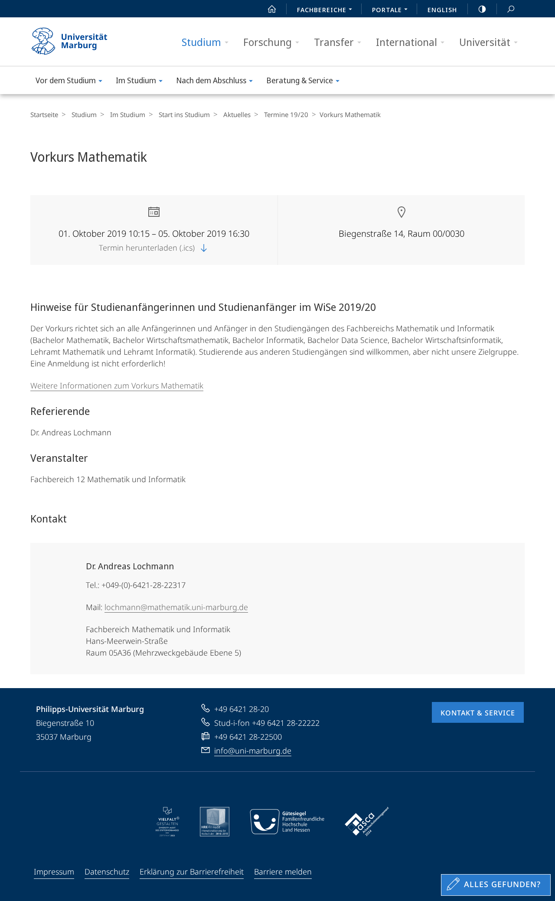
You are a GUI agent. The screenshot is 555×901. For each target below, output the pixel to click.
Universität (484, 42)
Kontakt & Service (478, 713)
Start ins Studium (184, 114)
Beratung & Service (299, 80)
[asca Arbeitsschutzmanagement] (367, 821)
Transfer (334, 42)
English (442, 9)
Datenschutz (107, 871)
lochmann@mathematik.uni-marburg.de (176, 607)
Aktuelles (237, 114)
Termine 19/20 (286, 114)
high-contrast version (482, 8)
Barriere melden (283, 871)
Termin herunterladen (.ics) (148, 247)
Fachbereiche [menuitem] (321, 9)
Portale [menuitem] (387, 9)
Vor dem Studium (66, 80)
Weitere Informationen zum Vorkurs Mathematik (116, 385)
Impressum (54, 871)
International (406, 42)
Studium (201, 42)
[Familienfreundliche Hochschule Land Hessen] (287, 821)
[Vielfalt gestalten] (168, 821)
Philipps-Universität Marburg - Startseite (84, 41)
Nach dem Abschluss (211, 80)
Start (272, 8)
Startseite (44, 114)
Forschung (267, 42)
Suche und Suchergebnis (511, 8)
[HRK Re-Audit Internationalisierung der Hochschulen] (214, 821)
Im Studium (136, 80)
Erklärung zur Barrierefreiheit (192, 871)
